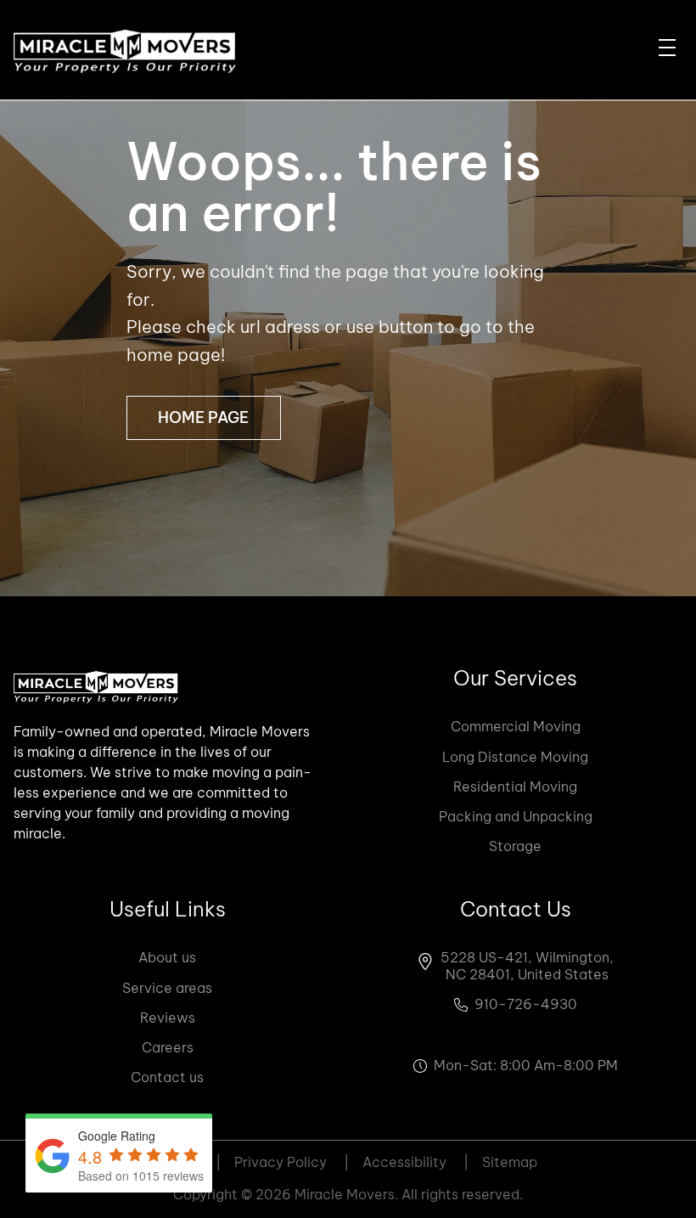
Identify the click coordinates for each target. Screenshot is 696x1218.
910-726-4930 (525, 1004)
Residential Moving (515, 786)
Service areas (167, 987)
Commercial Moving (516, 726)
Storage (515, 845)
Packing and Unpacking (515, 816)
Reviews (167, 1017)
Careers (168, 1047)
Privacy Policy (291, 1161)
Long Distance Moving (515, 756)
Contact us (167, 1077)
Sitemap (509, 1161)
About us (167, 957)
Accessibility (415, 1161)
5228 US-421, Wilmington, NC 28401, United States (527, 966)
